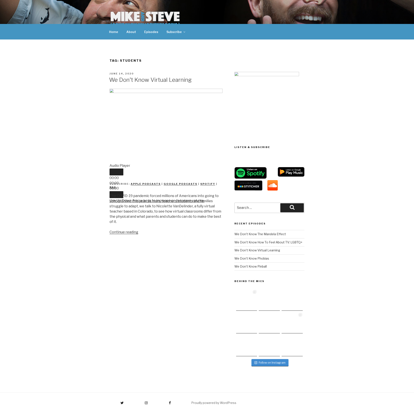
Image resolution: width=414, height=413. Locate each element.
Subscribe (174, 32)
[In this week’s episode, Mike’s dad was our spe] (292, 345)
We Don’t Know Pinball (250, 266)
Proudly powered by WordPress (213, 403)
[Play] (116, 172)
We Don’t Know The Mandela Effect (260, 234)
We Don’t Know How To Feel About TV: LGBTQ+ (268, 242)
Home (113, 32)
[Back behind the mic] (269, 300)
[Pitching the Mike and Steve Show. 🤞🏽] (269, 323)
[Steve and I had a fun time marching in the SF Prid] (246, 345)
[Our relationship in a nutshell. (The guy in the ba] (269, 345)
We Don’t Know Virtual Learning (150, 79)
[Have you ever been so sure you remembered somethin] (246, 300)
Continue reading (124, 232)
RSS (113, 187)
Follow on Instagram (272, 362)
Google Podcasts (180, 183)
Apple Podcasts (146, 183)
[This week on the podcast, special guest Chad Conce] (292, 323)
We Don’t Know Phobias (251, 258)
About (131, 32)
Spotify (207, 183)
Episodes (151, 32)
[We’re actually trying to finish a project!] (292, 300)
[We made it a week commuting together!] (246, 323)
